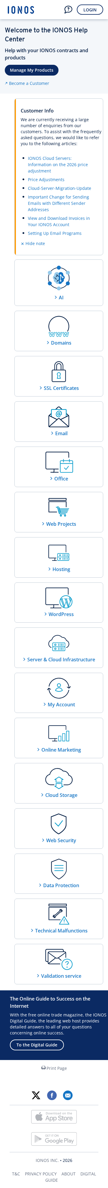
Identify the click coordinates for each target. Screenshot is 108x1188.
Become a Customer (29, 83)
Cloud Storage (61, 795)
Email (61, 433)
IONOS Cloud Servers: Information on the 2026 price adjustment (58, 164)
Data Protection (61, 885)
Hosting (61, 569)
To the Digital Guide (36, 1045)
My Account (61, 704)
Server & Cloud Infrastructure (61, 659)
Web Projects (61, 524)
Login (90, 10)
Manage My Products (31, 70)
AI (61, 297)
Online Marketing (61, 750)
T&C (16, 1174)
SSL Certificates (61, 388)
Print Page (56, 1068)
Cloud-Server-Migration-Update (59, 188)
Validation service (61, 976)
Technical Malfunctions (61, 930)
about (69, 1174)
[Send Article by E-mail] (68, 1095)
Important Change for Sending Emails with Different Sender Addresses (58, 203)
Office (61, 478)
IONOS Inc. (47, 1160)
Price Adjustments (46, 179)
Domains (61, 343)
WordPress (61, 614)
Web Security (61, 840)
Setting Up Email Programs (55, 233)
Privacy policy (41, 1174)
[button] (68, 9)
